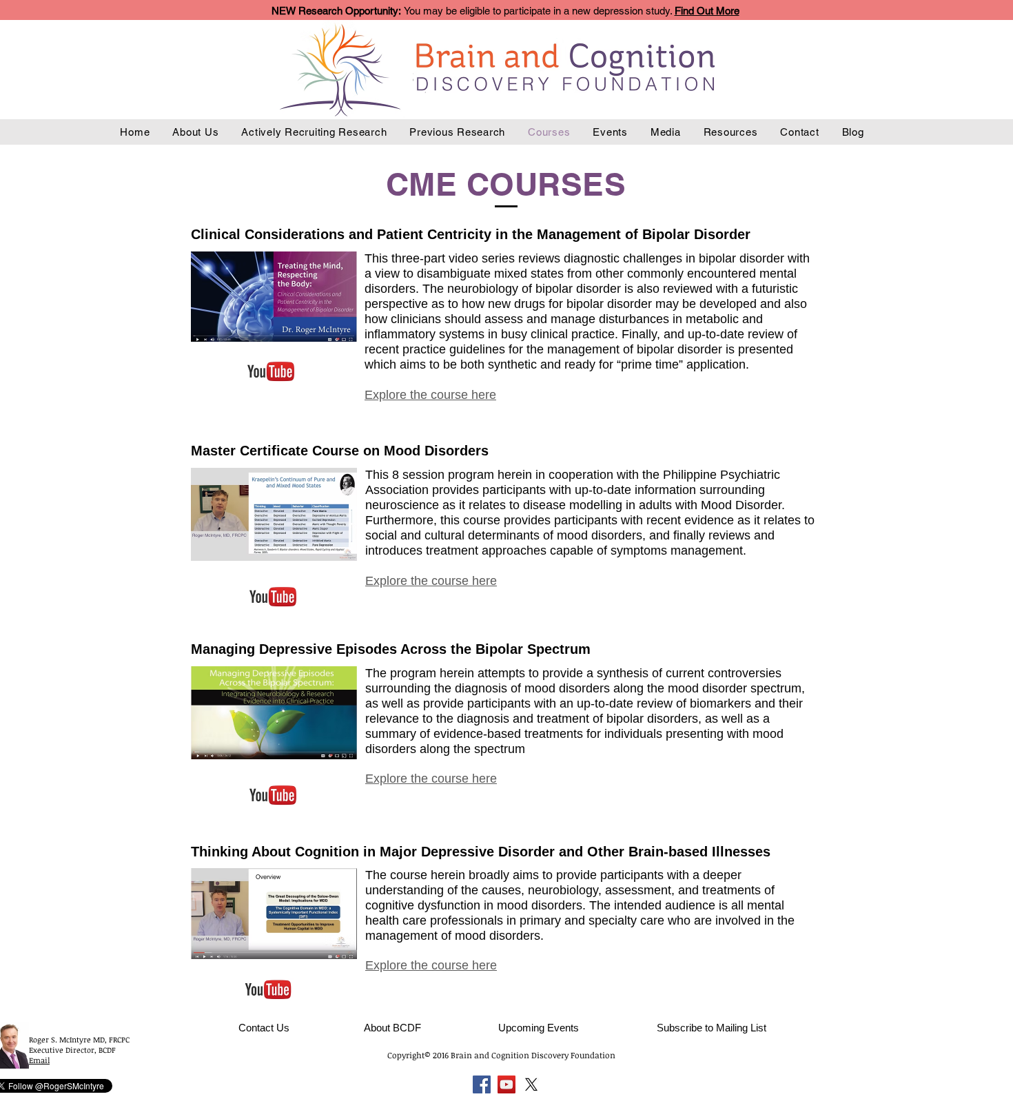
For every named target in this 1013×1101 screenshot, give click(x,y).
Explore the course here (431, 965)
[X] (531, 1084)
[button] (711, 1028)
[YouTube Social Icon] (506, 1084)
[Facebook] (482, 1084)
